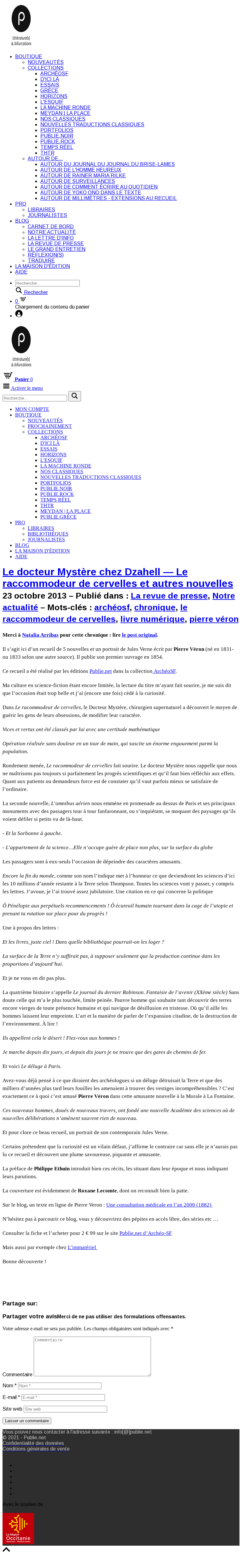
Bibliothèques (48, 534)
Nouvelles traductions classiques (92, 124)
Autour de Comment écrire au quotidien (99, 187)
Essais (49, 85)
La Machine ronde (65, 107)
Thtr (47, 153)
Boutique (28, 56)
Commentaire (17, 1374)
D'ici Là (49, 79)
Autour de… (45, 158)
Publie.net (100, 671)
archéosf (112, 607)
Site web (12, 1409)
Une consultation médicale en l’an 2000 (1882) (159, 1205)
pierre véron (214, 619)
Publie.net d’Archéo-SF (145, 1233)
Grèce (49, 90)
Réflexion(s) (46, 255)
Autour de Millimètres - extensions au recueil (108, 198)
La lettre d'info (51, 238)
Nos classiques (62, 119)
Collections (46, 68)
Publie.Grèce (58, 517)
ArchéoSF (54, 73)
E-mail (11, 1397)
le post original (139, 635)
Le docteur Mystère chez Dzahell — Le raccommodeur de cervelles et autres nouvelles (118, 577)
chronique (155, 607)
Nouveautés (46, 62)
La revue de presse (56, 243)
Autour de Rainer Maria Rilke (83, 175)
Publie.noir (56, 136)
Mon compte (32, 409)
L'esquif (51, 102)
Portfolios (56, 130)
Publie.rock (57, 141)
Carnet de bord (51, 226)
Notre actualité (52, 232)
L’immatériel (82, 1247)
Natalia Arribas (40, 635)
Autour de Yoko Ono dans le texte (90, 192)
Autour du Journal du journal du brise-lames (107, 164)
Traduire (41, 260)
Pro (20, 204)
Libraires (41, 209)
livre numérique (152, 619)
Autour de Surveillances (77, 181)
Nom (10, 1385)
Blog (22, 221)
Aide (21, 272)
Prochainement (50, 426)
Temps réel (56, 147)
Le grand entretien (56, 249)
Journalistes (47, 215)
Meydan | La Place (65, 113)
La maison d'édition (42, 266)
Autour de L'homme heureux (80, 170)
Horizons (53, 96)
